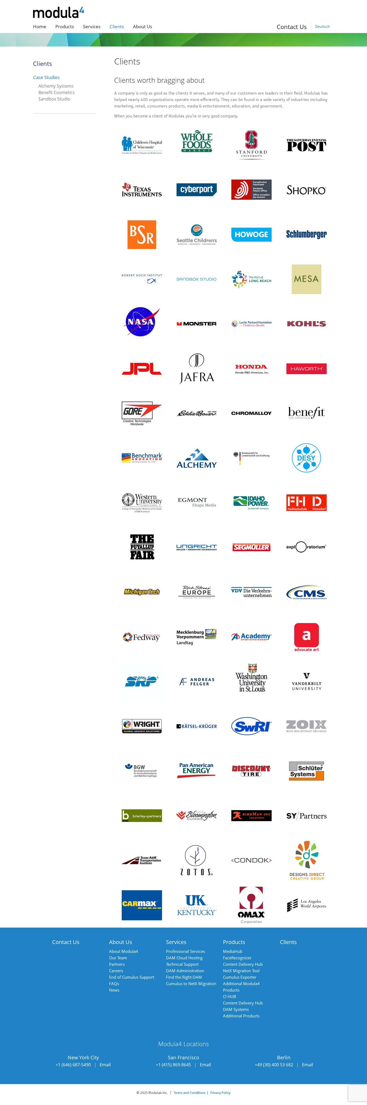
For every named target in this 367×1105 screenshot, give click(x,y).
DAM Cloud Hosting (184, 957)
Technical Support (182, 964)
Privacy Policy (220, 1093)
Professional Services (185, 951)
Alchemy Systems (56, 86)
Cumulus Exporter (239, 977)
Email (105, 1065)
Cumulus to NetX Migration (191, 983)
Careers (116, 970)
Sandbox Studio (54, 99)
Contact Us (292, 27)
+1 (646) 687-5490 (73, 1065)
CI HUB (229, 996)
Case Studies (46, 77)
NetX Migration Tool (241, 970)
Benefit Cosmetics (56, 92)
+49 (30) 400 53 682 (274, 1065)
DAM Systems (236, 1009)
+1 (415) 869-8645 (173, 1065)
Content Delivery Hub (243, 964)
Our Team (118, 957)
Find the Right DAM (184, 977)
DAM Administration (185, 970)
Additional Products (241, 1015)
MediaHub (232, 951)
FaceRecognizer (237, 957)
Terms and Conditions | (192, 1093)
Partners (117, 964)
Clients (117, 26)
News (114, 990)
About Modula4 (123, 951)
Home (39, 26)
